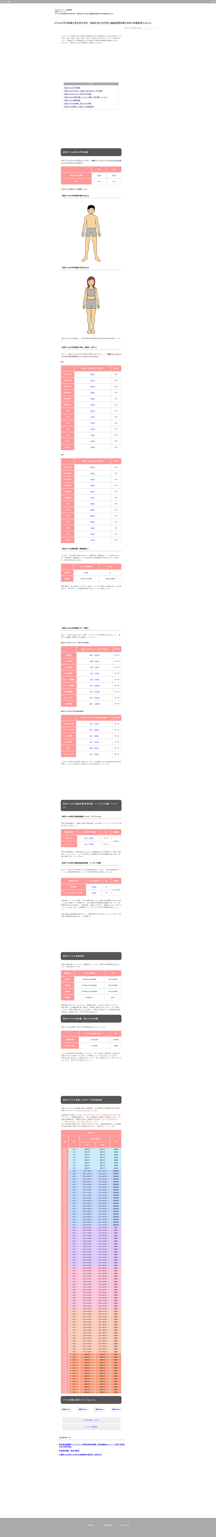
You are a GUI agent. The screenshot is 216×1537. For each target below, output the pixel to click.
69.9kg (92, 522)
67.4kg (92, 405)
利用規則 (91, 1525)
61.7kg (92, 473)
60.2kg (92, 380)
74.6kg (99, 175)
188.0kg (97, 704)
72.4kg (92, 534)
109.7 (91, 704)
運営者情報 (108, 1525)
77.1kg (92, 435)
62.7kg (94, 887)
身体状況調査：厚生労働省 (69, 1451)
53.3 (91, 724)
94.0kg (96, 748)
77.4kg (92, 429)
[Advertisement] (91, 61)
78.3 (91, 685)
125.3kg (96, 697)
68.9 (91, 748)
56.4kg (96, 742)
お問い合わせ (125, 1525)
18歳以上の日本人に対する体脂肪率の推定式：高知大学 (80, 1454)
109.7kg (96, 655)
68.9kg (96, 730)
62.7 (91, 730)
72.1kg (97, 667)
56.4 (91, 673)
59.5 (91, 679)
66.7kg (92, 497)
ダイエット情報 (6, 1)
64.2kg (92, 479)
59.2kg (92, 374)
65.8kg (92, 398)
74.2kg (92, 423)
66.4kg (92, 491)
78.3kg (97, 661)
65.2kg (92, 392)
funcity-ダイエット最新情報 (63, 10)
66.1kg (92, 411)
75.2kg (92, 441)
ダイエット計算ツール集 (133, 28)
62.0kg (92, 386)
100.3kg (96, 685)
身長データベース (60, 12)
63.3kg (92, 503)
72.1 (85, 844)
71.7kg (92, 417)
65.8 (91, 655)
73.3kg (92, 447)
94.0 (91, 697)
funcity (213, 1)
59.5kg (92, 467)
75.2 (91, 691)
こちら (85, 189)
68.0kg (92, 516)
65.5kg (92, 485)
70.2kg (92, 528)
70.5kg (114, 175)
